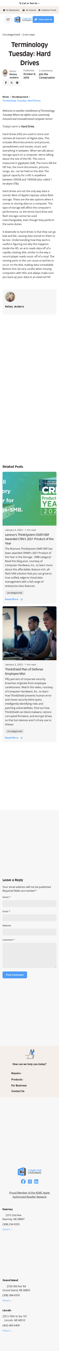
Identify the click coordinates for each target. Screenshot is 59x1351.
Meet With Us (45, 19)
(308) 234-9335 (11, 1224)
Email (6, 911)
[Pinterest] (17, 83)
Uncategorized (11, 34)
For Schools (30, 10)
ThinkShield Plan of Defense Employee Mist (24, 671)
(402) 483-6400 (11, 1325)
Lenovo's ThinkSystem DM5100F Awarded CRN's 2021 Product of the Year (29, 539)
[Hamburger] (8, 19)
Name (7, 897)
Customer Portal (48, 10)
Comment (9, 939)
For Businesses (12, 10)
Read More (11, 599)
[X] (11, 83)
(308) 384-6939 (11, 1295)
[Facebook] (6, 83)
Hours (6, 1229)
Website (7, 925)
